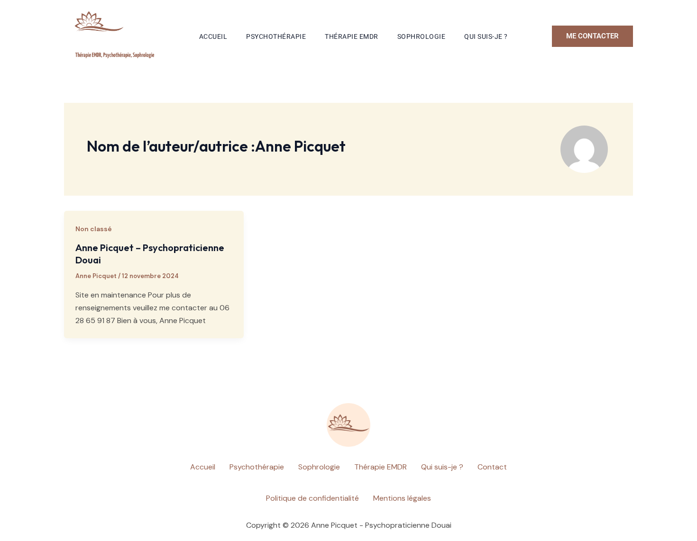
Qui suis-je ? (486, 36)
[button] (592, 36)
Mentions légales (402, 498)
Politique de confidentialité (312, 498)
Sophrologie (421, 36)
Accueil (213, 36)
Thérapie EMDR (351, 36)
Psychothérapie (276, 36)
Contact (492, 467)
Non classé (93, 229)
